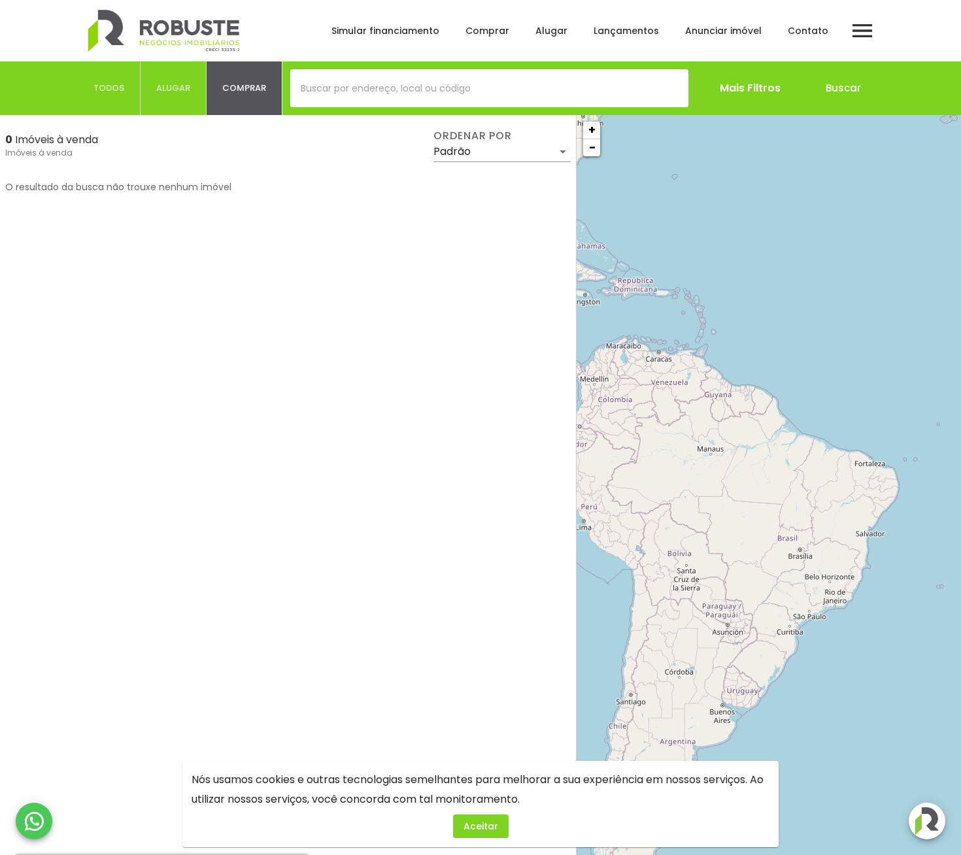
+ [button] (592, 130)
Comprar (487, 30)
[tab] (109, 88)
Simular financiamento (385, 30)
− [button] (592, 147)
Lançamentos (626, 30)
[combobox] (489, 88)
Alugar (551, 30)
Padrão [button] (452, 151)
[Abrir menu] (862, 31)
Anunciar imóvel (723, 30)
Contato (808, 30)
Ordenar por (472, 136)
